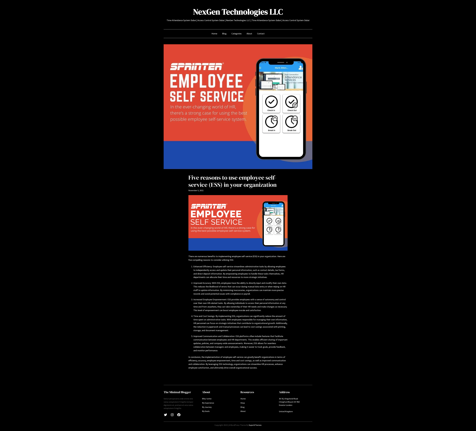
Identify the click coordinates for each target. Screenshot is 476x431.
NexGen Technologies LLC (238, 11)
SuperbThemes (255, 425)
